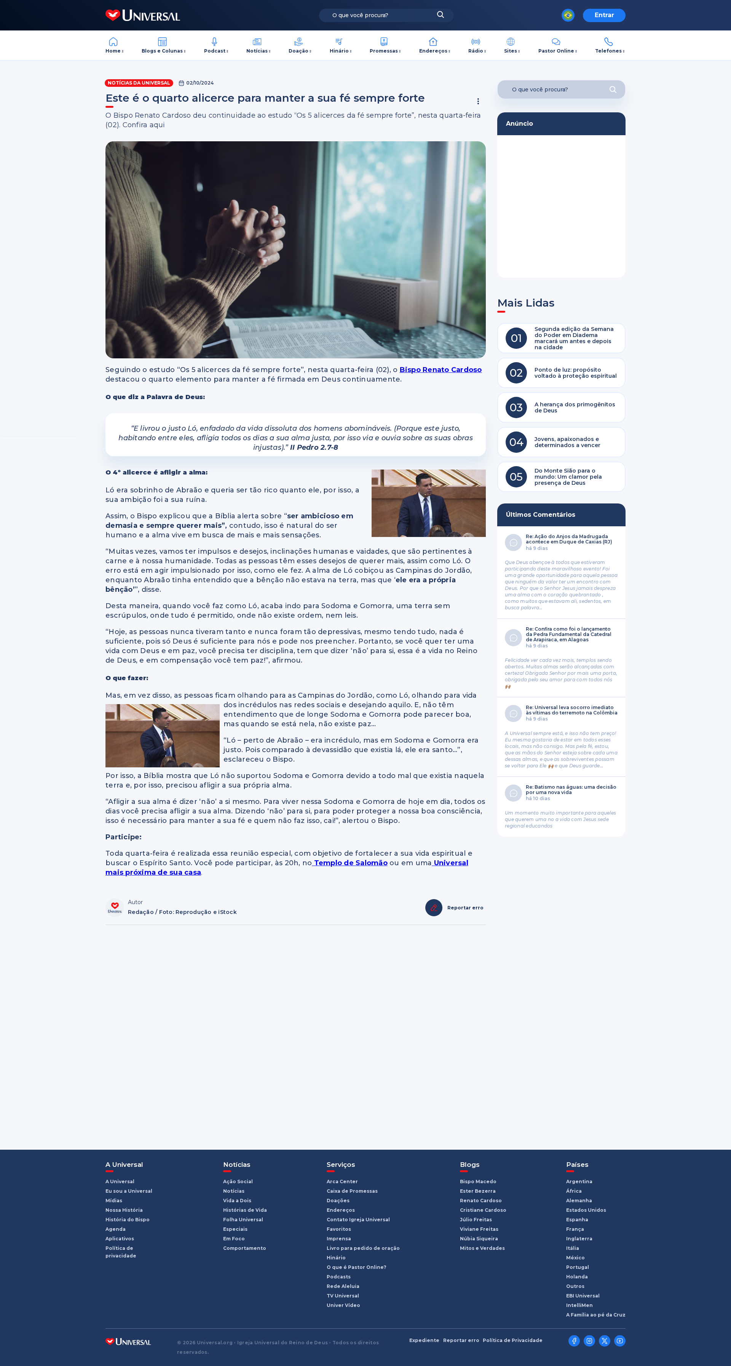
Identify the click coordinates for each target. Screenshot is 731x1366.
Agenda (115, 1229)
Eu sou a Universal (128, 1191)
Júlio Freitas (476, 1219)
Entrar (604, 15)
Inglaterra (579, 1238)
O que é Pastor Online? (356, 1267)
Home (113, 51)
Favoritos (339, 1229)
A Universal (119, 1181)
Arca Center (342, 1181)
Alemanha (579, 1200)
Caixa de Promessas (352, 1191)
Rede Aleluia (343, 1286)
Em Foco (234, 1238)
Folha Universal (243, 1219)
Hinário (339, 51)
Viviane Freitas (479, 1229)
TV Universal (343, 1296)
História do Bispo (127, 1219)
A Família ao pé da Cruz (596, 1315)
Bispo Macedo (478, 1181)
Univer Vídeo (343, 1305)
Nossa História (124, 1210)
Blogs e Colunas (162, 51)
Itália (572, 1248)
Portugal (577, 1267)
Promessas (384, 51)
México (575, 1258)
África (574, 1191)
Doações (338, 1200)
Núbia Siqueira (479, 1238)
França (575, 1229)
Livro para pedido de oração (363, 1248)
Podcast (214, 51)
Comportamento (244, 1248)
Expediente (424, 1340)
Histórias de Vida (245, 1210)
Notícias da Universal (139, 83)
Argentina (579, 1181)
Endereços (433, 51)
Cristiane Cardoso (483, 1210)
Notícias (257, 51)
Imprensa (339, 1238)
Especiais (235, 1229)
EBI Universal (583, 1296)
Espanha (577, 1219)
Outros (575, 1286)
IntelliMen (579, 1305)
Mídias (113, 1200)
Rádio (475, 51)
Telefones (608, 51)
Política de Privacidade (513, 1340)
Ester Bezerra (478, 1191)
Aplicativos (119, 1238)
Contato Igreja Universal (358, 1219)
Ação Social (238, 1181)
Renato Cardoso (481, 1200)
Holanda (577, 1277)
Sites (510, 51)
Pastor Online (556, 51)
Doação (298, 51)
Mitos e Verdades (482, 1248)
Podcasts (339, 1277)
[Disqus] (295, 1033)
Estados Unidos (586, 1210)
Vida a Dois (237, 1200)
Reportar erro (461, 1340)
